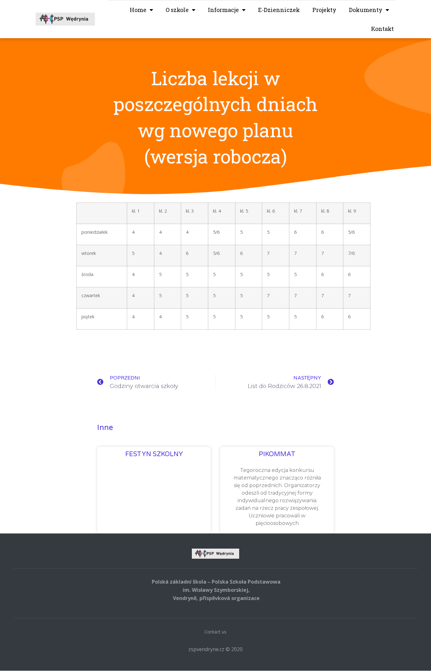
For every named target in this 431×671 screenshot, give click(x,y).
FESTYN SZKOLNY (154, 454)
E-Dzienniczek (279, 10)
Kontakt (382, 28)
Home (138, 10)
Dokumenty (365, 10)
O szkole (177, 10)
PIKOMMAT (277, 454)
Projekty (324, 10)
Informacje (223, 10)
